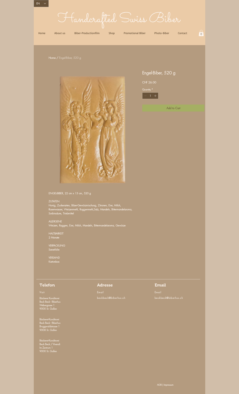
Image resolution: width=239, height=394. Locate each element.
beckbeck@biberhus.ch (111, 297)
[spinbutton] (150, 96)
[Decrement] (145, 96)
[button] (201, 33)
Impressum (168, 384)
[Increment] (155, 96)
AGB (159, 384)
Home (52, 58)
